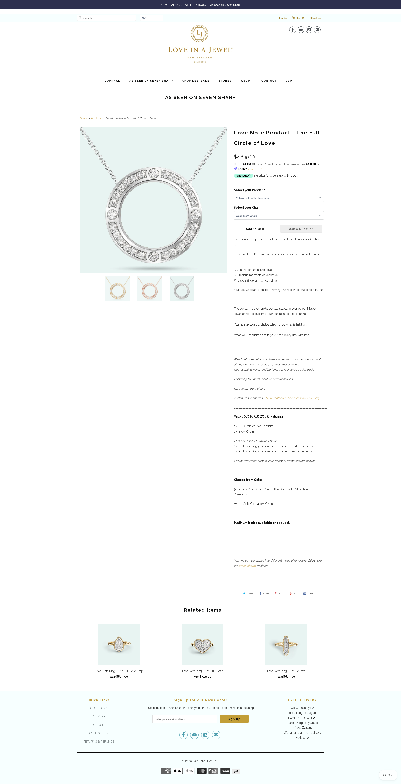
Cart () (300, 17)
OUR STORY (98, 708)
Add (295, 593)
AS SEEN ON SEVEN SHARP (151, 80)
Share (266, 593)
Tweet (250, 593)
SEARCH (98, 725)
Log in (283, 17)
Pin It (281, 593)
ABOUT (246, 80)
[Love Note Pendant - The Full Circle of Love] (153, 200)
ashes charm (247, 565)
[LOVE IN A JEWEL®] (200, 47)
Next (229, 185)
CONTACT (269, 80)
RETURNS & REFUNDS (98, 741)
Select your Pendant (249, 190)
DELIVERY (98, 716)
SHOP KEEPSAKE (195, 80)
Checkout (316, 17)
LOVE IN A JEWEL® (205, 761)
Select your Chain (247, 207)
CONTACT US (98, 733)
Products (96, 118)
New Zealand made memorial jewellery (292, 398)
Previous (78, 185)
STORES (225, 80)
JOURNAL (112, 80)
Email (310, 593)
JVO (289, 80)
